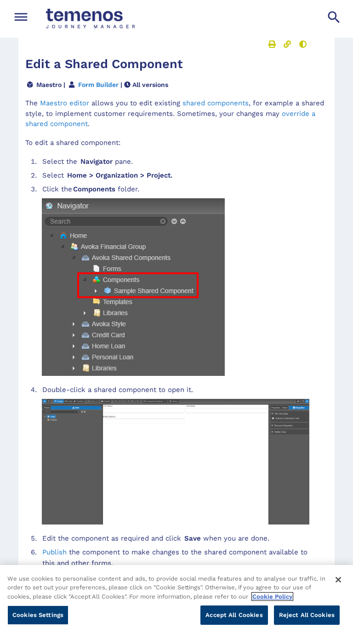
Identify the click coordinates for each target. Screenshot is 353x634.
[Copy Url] (287, 44)
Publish (54, 552)
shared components (215, 103)
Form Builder (98, 84)
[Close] (338, 580)
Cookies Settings (37, 614)
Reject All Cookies (307, 614)
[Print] (272, 44)
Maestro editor (64, 103)
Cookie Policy (272, 596)
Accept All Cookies (233, 614)
